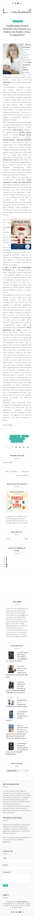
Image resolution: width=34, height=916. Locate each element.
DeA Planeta (17, 21)
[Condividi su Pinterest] (23, 447)
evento (25, 436)
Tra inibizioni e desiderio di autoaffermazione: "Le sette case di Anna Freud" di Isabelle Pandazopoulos (17, 749)
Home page (25, 471)
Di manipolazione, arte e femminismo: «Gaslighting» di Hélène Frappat (16, 702)
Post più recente (12, 471)
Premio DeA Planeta (17, 438)
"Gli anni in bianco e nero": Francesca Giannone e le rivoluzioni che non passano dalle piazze (17, 671)
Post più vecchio (22, 475)
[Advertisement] (17, 584)
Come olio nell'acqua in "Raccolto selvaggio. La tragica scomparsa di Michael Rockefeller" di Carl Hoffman (16, 687)
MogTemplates (22, 902)
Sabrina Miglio (17, 441)
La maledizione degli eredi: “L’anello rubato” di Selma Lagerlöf (17, 716)
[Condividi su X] (16, 447)
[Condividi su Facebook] (12, 447)
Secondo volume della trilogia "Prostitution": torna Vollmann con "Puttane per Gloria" (17, 657)
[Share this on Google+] (19, 447)
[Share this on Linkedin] (27, 447)
